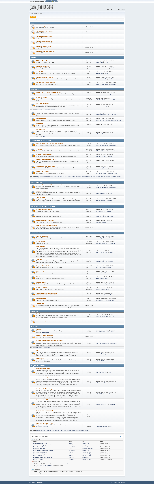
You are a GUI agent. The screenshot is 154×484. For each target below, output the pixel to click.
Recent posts (37, 439)
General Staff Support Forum (44, 423)
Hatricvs (106, 73)
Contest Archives (41, 298)
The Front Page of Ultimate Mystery (46, 26)
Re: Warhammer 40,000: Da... (102, 120)
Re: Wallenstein (99, 289)
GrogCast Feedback (42, 72)
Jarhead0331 (113, 68)
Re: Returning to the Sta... (101, 238)
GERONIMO (98, 126)
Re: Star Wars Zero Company (40, 446)
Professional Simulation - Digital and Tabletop (49, 340)
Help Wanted (40, 358)
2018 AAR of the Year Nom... (102, 187)
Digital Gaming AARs (42, 191)
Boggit (43, 136)
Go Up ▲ (123, 482)
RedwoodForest (112, 284)
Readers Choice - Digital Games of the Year (48, 92)
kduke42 (110, 200)
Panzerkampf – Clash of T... (102, 173)
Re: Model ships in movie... (101, 156)
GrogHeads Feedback (42, 66)
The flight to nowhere (100, 211)
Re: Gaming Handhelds (101, 114)
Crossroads (106, 62)
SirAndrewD (110, 360)
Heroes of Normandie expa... (102, 316)
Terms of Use (40, 303)
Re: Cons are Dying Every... (102, 294)
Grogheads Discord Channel (44, 41)
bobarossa (104, 222)
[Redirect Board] (33, 27)
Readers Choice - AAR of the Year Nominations (50, 185)
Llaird (110, 372)
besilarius (109, 211)
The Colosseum (40, 129)
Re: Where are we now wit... (102, 404)
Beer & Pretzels (40, 271)
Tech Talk (39, 259)
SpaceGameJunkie (111, 114)
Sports (38, 276)
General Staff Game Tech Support (43, 430)
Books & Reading (41, 282)
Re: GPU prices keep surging (40, 443)
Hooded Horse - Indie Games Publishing (48, 378)
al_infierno (111, 94)
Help (112, 482)
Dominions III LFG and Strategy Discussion (45, 109)
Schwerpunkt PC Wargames (44, 400)
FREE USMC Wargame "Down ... (103, 343)
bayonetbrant (113, 145)
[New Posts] (33, 62)
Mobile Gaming (40, 112)
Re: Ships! (98, 222)
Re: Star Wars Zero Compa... (102, 99)
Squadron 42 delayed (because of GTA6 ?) (43, 457)
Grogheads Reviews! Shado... (102, 68)
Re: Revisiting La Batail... (101, 200)
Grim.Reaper (51, 473)
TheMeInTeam (112, 106)
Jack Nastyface (45, 332)
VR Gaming (39, 123)
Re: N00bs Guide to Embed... (102, 84)
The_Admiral (110, 331)
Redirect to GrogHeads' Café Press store (48, 321)
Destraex (111, 261)
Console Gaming (41, 118)
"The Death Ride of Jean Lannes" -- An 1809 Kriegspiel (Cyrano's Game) (83, 176)
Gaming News (40, 246)
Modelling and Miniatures (43, 154)
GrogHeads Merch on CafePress (45, 51)
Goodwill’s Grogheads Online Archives (44, 176)
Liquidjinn (66, 463)
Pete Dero (71, 457)
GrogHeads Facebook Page (44, 36)
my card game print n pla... (102, 168)
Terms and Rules (117, 482)
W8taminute (111, 79)
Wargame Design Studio (43, 368)
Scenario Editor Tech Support (81, 430)
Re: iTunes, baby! (99, 73)
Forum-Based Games (42, 171)
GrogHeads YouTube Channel (44, 31)
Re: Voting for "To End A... (101, 300)
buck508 (112, 316)
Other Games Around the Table (45, 166)
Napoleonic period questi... (102, 426)
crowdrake (111, 168)
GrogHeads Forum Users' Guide (45, 82)
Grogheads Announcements (44, 77)
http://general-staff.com (42, 426)
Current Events (40, 241)
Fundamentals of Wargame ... (102, 354)
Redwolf (111, 156)
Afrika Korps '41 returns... (101, 151)
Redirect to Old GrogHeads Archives (46, 225)
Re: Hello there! (99, 62)
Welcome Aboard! (41, 61)
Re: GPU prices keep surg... (102, 252)
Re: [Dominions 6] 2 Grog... (102, 106)
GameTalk (39, 329)
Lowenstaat (113, 343)
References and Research (44, 215)
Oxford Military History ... (101, 216)
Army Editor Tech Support (57, 430)
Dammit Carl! (112, 162)
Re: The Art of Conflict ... (101, 331)
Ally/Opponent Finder (42, 103)
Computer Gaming (41, 97)
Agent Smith (112, 404)
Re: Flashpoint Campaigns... (102, 133)
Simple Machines (39, 482)
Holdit (110, 426)
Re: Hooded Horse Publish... (102, 383)
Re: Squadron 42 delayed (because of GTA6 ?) (43, 445)
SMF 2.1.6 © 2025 (32, 482)
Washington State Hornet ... (102, 243)
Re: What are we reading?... (102, 284)
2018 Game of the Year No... (102, 145)
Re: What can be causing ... (102, 261)
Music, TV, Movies (41, 287)
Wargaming (39, 149)
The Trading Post (41, 314)
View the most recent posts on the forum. (43, 467)
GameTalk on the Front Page (44, 335)
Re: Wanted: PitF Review (101, 360)
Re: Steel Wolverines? (38, 455)
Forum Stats (37, 461)
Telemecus (111, 393)
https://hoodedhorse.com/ (48, 386)
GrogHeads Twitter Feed (43, 46)
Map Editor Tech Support (69, 430)
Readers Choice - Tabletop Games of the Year (49, 143)
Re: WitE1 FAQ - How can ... (102, 393)
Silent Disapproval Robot (115, 120)
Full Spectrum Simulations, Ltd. (43, 347)
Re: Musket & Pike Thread (101, 372)
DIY (37, 350)
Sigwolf (106, 278)
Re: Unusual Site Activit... (101, 79)
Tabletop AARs (40, 197)
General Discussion (42, 236)
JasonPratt (71, 459)
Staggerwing (113, 84)
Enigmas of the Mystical (43, 266)
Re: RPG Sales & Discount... (102, 162)
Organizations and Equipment (45, 220)
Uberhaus (111, 133)
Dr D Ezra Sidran (46, 428)
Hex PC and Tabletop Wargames (45, 389)
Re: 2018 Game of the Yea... (102, 94)
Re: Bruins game (99, 278)
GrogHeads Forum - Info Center (40, 436)
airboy (110, 294)
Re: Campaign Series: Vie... (102, 193)
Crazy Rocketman (100, 267)
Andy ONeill (53, 428)
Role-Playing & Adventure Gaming (46, 159)
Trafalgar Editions (112, 151)
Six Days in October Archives (60, 176)
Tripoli (110, 193)
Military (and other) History (44, 209)
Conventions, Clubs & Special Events (46, 293)
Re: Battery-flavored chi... (101, 273)
